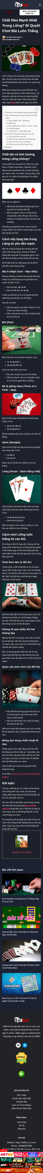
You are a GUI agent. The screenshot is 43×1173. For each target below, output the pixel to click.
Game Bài (21, 1122)
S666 (5, 1026)
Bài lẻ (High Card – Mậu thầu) (19, 121)
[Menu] (40, 5)
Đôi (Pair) (12, 123)
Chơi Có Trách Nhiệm (21, 1105)
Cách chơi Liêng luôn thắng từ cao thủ (19, 134)
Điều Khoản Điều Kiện (21, 1108)
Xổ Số (21, 1125)
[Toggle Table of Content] (35, 109)
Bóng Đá (21, 1129)
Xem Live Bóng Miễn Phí (30, 12)
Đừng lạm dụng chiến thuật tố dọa (21, 144)
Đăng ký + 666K (10, 12)
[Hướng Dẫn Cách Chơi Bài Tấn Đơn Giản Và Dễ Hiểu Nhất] (21, 950)
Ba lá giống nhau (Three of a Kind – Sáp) (23, 126)
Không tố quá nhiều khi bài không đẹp (22, 139)
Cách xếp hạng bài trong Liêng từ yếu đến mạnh (21, 116)
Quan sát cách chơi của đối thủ (20, 142)
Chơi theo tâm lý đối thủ (17, 136)
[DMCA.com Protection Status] (21, 1058)
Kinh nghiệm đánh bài (10, 39)
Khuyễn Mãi (21, 1102)
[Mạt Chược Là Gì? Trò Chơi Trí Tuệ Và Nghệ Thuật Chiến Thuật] (21, 984)
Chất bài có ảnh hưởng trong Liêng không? (21, 112)
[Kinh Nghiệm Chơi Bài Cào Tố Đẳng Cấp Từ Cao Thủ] (21, 884)
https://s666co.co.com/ (26, 1142)
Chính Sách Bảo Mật (21, 1098)
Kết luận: (8, 147)
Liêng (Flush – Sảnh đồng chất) (20, 131)
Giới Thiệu (21, 1095)
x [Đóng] (4, 1150)
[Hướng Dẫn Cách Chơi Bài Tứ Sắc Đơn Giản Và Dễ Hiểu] (21, 917)
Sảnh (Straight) (14, 128)
